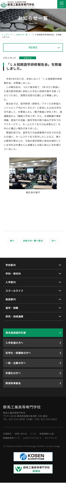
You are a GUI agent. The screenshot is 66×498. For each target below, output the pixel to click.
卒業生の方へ (13, 373)
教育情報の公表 (46, 434)
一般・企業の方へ (16, 363)
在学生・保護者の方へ (18, 353)
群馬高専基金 (13, 383)
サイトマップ (51, 438)
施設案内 (11, 299)
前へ (12, 241)
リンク (33, 434)
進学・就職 (12, 308)
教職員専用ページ (11, 438)
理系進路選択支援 (16, 332)
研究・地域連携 (14, 316)
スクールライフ (14, 291)
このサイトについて (32, 438)
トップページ (7, 35)
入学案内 (11, 282)
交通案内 (7, 434)
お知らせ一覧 (22, 35)
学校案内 (11, 265)
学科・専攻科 (13, 273)
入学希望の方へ (14, 343)
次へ (53, 241)
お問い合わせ (21, 434)
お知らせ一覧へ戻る (33, 241)
